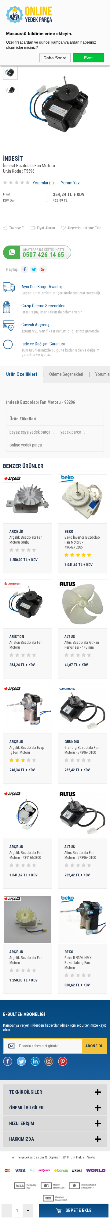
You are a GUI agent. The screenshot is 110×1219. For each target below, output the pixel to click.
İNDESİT (13, 158)
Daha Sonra (55, 57)
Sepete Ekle (78, 1210)
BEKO (68, 532)
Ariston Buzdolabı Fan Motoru (25, 645)
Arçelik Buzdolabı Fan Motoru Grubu (25, 540)
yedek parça (71, 432)
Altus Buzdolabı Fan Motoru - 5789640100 (80, 855)
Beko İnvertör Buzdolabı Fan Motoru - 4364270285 (82, 542)
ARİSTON (16, 637)
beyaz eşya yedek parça (29, 432)
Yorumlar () (43, 182)
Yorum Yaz (70, 182)
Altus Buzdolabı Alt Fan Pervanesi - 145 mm (81, 645)
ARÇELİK (16, 532)
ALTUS (69, 637)
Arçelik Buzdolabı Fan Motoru (25, 960)
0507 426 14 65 (43, 254)
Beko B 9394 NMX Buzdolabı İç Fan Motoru (78, 963)
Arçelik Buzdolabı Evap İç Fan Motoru (26, 750)
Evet (88, 57)
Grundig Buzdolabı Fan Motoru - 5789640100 (81, 750)
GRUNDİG (71, 742)
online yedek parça (25, 444)
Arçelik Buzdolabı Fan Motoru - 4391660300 (25, 855)
